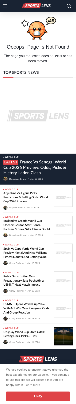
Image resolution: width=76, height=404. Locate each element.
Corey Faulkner (16, 263)
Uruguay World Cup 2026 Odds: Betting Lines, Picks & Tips (24, 334)
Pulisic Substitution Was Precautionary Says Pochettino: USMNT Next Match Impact (23, 280)
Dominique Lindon (18, 179)
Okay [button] (38, 396)
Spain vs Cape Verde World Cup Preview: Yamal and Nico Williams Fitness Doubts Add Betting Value (25, 253)
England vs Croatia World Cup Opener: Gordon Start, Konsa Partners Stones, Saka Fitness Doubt (26, 225)
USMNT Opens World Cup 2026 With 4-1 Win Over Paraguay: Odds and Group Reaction (26, 308)
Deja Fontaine (16, 207)
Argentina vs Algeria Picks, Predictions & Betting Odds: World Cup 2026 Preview (25, 197)
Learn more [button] (32, 384)
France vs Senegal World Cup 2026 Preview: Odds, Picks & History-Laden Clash (34, 167)
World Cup (12, 157)
